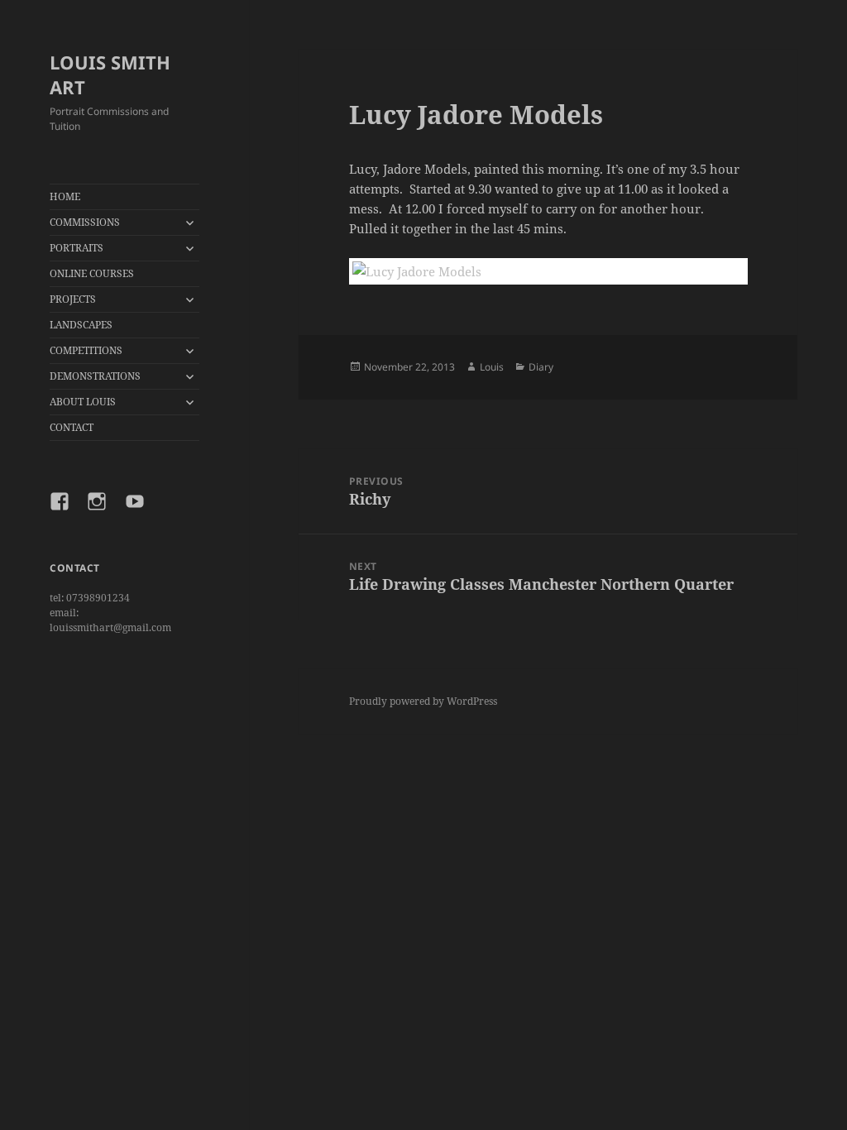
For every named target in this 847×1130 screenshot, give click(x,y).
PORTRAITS (76, 248)
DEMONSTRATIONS (95, 376)
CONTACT (71, 427)
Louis (492, 367)
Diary (541, 367)
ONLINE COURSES (92, 273)
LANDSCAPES (81, 325)
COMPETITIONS (86, 350)
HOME (65, 196)
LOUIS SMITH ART (110, 74)
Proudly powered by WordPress (423, 701)
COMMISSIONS (85, 222)
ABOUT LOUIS (83, 402)
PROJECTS (73, 299)
